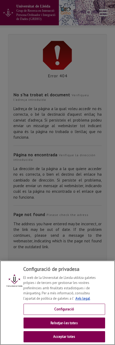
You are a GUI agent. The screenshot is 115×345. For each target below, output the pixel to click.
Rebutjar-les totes (64, 323)
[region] (57, 302)
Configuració (64, 309)
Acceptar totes (64, 336)
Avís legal (82, 298)
